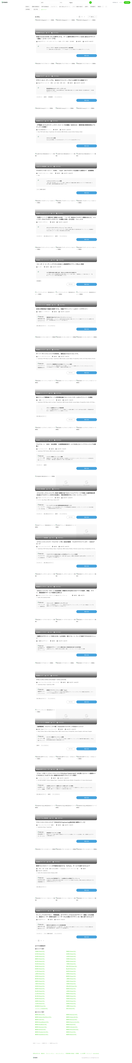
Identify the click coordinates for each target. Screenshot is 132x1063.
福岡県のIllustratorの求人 (41, 1027)
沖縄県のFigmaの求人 (71, 1006)
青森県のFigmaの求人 (71, 951)
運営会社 (43, 1053)
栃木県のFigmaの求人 (40, 961)
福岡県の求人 (45, 1043)
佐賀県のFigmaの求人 (71, 998)
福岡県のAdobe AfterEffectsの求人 (43, 1017)
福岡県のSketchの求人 (71, 1034)
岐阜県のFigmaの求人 (40, 976)
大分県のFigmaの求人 (40, 1003)
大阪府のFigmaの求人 (40, 983)
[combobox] (92, 16)
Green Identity (96, 1053)
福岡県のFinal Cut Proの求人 (72, 1022)
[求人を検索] (90, 2)
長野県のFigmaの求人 (71, 973)
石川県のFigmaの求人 (40, 971)
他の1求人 (71, 748)
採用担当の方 (115, 2)
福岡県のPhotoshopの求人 (72, 1029)
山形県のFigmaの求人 (71, 956)
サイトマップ (89, 1053)
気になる (86, 55)
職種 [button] (42, 2)
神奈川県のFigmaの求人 (71, 966)
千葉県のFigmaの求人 (71, 963)
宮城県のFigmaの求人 (71, 953)
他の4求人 (71, 372)
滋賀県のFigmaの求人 (40, 981)
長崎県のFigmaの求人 (40, 1001)
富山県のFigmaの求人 (71, 968)
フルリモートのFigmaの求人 (41, 1008)
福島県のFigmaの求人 (40, 958)
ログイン (121, 2)
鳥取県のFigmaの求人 (40, 988)
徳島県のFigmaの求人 (71, 993)
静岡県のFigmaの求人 (71, 976)
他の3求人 (71, 517)
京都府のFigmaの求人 (71, 981)
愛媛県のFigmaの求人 (71, 996)
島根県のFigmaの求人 (71, 988)
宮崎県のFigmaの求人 (71, 1003)
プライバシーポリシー (50, 1053)
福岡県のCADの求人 (39, 1019)
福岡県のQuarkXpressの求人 (41, 1034)
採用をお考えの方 (36, 1053)
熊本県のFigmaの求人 (71, 1001)
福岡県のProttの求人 (71, 1032)
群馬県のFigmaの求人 (71, 961)
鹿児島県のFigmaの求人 (40, 1006)
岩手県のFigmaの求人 (40, 953)
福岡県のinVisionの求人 (40, 1029)
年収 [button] (61, 2)
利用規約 (77, 1053)
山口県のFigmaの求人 (40, 993)
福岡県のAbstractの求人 (72, 1014)
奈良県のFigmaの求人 (40, 986)
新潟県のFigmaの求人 (40, 968)
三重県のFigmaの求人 (71, 978)
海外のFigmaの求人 (70, 1008)
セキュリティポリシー (60, 1053)
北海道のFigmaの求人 (40, 951)
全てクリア (43, 9)
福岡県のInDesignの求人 (72, 1027)
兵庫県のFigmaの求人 (71, 983)
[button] (54, 2)
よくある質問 (82, 1053)
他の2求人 (71, 284)
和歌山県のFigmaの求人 (71, 986)
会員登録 (127, 2)
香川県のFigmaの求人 (40, 996)
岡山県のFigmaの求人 (40, 991)
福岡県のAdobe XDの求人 (72, 1017)
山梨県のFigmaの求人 (40, 973)
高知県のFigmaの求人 (40, 998)
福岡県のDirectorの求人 (71, 1019)
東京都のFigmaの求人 (40, 966)
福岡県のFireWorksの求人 (41, 1024)
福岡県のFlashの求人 (71, 1024)
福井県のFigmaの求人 (71, 971)
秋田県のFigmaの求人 (40, 956)
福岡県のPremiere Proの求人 (41, 1032)
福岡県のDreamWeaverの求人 (42, 1022)
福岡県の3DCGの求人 (40, 1014)
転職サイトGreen (36, 1043)
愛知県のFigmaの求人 (40, 978)
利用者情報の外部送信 (70, 1053)
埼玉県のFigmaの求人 (40, 963)
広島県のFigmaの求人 (71, 991)
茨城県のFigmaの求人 (71, 958)
